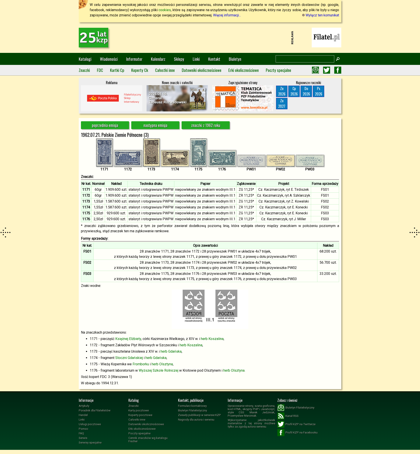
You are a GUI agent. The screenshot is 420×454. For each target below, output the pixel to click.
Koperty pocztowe (140, 415)
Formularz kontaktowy (192, 405)
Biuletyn (235, 59)
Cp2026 (294, 91)
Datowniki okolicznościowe (201, 70)
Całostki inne (165, 70)
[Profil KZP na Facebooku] (337, 70)
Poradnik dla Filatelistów (94, 410)
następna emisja (155, 125)
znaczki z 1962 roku (205, 125)
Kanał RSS (292, 416)
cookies (165, 10)
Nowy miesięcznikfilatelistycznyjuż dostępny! (326, 37)
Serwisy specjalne (90, 442)
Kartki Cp (117, 70)
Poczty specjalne (278, 70)
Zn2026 (281, 91)
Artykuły (84, 405)
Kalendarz (158, 59)
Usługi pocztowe (90, 424)
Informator (134, 59)
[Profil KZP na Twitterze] (326, 70)
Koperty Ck (139, 70)
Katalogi (85, 59)
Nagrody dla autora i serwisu (196, 419)
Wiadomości (109, 59)
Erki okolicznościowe (243, 70)
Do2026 (306, 91)
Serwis (83, 438)
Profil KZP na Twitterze (300, 424)
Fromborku (141, 364)
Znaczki (84, 70)
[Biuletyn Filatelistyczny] (315, 70)
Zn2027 (281, 103)
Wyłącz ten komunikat (322, 15)
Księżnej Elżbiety (128, 339)
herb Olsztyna (162, 364)
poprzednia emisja (105, 125)
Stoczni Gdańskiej (129, 358)
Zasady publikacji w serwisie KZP (199, 415)
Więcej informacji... (227, 15)
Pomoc (83, 428)
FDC (100, 70)
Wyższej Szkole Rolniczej (158, 370)
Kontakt (214, 59)
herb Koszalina (212, 339)
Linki (196, 59)
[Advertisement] (210, 37)
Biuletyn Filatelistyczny (192, 410)
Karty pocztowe (138, 410)
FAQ (81, 433)
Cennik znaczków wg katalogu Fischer (148, 439)
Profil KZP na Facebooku (301, 432)
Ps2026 (318, 91)
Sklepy (179, 59)
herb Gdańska (171, 351)
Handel (83, 415)
